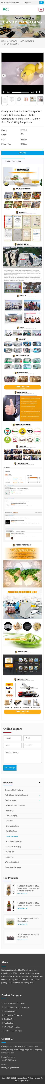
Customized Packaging (13, 847)
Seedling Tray (9, 852)
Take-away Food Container (15, 805)
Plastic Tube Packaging (13, 867)
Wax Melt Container (12, 862)
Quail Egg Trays (11, 831)
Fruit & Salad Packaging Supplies (16, 795)
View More (21, 894)
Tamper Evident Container (14, 790)
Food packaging (10, 800)
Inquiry (23, 153)
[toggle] (41, 10)
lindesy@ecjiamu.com (11, 2)
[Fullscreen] (40, 92)
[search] (41, 2)
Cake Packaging (11, 816)
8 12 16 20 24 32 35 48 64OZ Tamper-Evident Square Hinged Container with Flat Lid (28, 888)
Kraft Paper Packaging (14, 841)
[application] (23, 73)
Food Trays (10, 811)
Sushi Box (9, 821)
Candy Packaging (12, 836)
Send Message (10, 768)
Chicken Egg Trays (12, 826)
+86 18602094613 (8, 1060)
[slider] (20, 92)
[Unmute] (37, 92)
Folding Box (9, 857)
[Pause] (4, 92)
